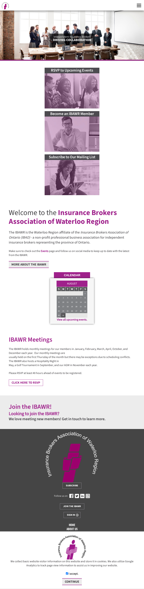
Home (72, 525)
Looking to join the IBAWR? (34, 413)
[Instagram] (88, 496)
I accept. (73, 574)
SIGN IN (71, 515)
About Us (72, 529)
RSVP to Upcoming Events (72, 70)
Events (44, 251)
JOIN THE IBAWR (72, 506)
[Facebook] (71, 496)
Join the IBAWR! (30, 406)
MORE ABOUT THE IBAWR (28, 264)
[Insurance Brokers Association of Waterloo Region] (72, 457)
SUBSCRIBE (72, 485)
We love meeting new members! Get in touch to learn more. (57, 419)
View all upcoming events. (72, 320)
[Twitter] (77, 496)
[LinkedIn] (82, 496)
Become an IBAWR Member (72, 114)
